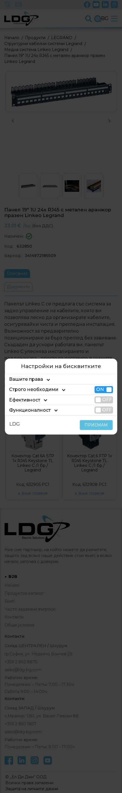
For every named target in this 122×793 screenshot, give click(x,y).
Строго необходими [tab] (33, 389)
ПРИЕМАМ (96, 425)
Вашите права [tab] (26, 379)
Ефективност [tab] (24, 399)
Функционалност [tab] (30, 410)
